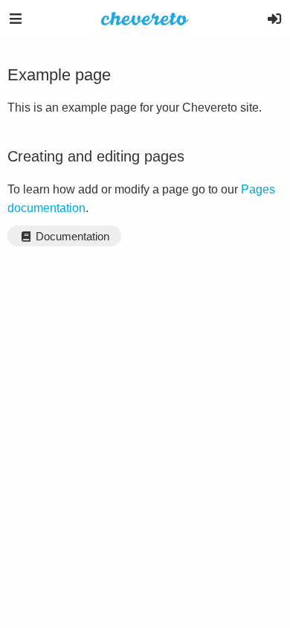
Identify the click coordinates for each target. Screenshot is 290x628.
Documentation (71, 237)
